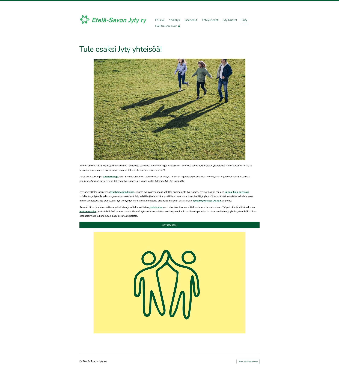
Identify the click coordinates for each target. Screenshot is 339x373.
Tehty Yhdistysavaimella (248, 361)
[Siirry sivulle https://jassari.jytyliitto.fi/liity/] (169, 282)
